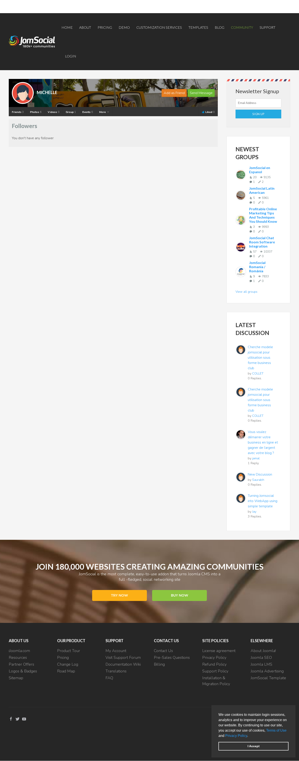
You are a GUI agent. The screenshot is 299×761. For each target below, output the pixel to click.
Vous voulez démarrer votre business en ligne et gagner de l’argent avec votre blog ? (263, 442)
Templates (198, 27)
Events (87, 112)
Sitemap (16, 678)
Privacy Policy (236, 736)
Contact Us (163, 650)
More (102, 112)
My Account (116, 650)
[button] (249, 736)
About (85, 27)
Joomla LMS (261, 664)
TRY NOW (119, 595)
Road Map (66, 671)
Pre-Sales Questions (172, 657)
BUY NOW (179, 595)
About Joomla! (263, 650)
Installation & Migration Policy (216, 680)
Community (242, 27)
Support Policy (215, 671)
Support (267, 27)
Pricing (105, 27)
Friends (18, 112)
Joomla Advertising (267, 671)
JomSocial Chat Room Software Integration (262, 242)
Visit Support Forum (123, 657)
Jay (254, 511)
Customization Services (159, 27)
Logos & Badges (23, 671)
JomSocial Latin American (261, 190)
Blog (219, 27)
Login (70, 56)
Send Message (201, 93)
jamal (256, 458)
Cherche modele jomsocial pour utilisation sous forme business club (260, 358)
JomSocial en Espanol (259, 170)
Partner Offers (21, 664)
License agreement (219, 650)
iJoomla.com (19, 650)
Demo (124, 27)
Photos (35, 112)
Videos (53, 112)
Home (67, 27)
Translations (116, 671)
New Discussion (260, 474)
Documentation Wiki (123, 664)
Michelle (47, 92)
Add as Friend (174, 93)
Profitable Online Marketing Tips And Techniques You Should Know (263, 215)
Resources (18, 657)
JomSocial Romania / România (257, 266)
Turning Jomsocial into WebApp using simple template (262, 501)
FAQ (109, 678)
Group (71, 112)
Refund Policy (214, 664)
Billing (159, 664)
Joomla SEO (261, 657)
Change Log (67, 664)
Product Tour (68, 650)
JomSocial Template (268, 678)
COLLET (258, 373)
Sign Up (258, 114)
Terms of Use (276, 730)
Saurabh (258, 480)
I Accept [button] (254, 746)
